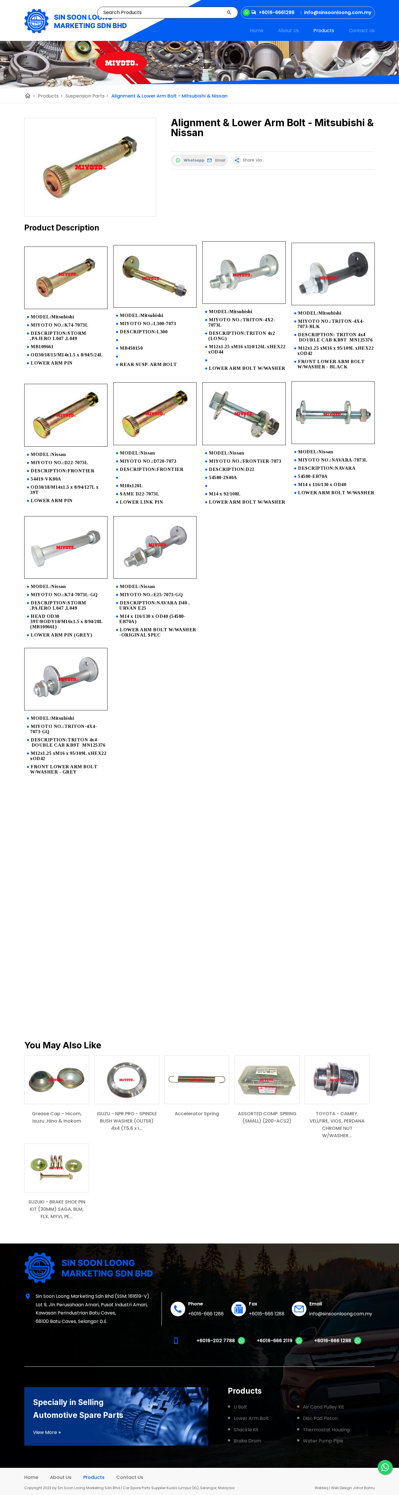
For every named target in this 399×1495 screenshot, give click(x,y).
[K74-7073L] (65, 307)
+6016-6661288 (276, 12)
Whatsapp (193, 160)
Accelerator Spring (197, 1113)
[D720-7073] (155, 443)
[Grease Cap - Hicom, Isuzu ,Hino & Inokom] (57, 1080)
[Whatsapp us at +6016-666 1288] (357, 1343)
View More (47, 1432)
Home (256, 30)
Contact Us (362, 30)
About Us (288, 30)
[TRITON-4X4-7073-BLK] (333, 303)
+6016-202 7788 (216, 1340)
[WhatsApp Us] (385, 1467)
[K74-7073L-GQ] (65, 577)
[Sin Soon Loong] (75, 21)
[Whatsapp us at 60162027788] (241, 1343)
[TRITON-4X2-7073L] (244, 302)
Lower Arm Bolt (251, 1418)
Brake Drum (247, 1440)
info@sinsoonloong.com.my (340, 1313)
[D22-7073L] (65, 445)
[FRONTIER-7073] (244, 443)
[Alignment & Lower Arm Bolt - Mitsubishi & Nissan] (90, 167)
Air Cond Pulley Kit (323, 1407)
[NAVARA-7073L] (333, 442)
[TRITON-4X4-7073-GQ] (65, 708)
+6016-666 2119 (274, 1340)
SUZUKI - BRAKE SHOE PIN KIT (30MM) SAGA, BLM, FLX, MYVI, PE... (56, 1209)
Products (323, 30)
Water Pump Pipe (323, 1440)
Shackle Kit (246, 1429)
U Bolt (240, 1407)
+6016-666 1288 (206, 1313)
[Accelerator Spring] (197, 1080)
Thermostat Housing (326, 1429)
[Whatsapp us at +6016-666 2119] (299, 1343)
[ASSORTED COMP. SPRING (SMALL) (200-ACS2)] (267, 1080)
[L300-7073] (155, 305)
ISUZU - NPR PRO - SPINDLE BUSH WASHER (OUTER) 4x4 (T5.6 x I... (127, 1121)
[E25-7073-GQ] (155, 577)
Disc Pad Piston (320, 1418)
